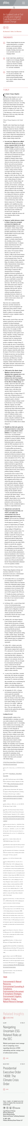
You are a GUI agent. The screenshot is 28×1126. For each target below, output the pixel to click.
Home (4, 1101)
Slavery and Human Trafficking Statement (14, 1116)
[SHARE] (4, 1058)
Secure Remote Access (9, 1114)
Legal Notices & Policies (9, 1111)
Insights (9, 1101)
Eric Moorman (18, 31)
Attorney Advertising (8, 1112)
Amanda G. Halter (9, 31)
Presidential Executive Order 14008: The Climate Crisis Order (12, 1076)
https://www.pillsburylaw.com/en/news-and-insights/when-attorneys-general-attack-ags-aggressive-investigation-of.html (13, 798)
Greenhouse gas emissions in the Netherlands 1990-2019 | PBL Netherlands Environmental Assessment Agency (13, 965)
